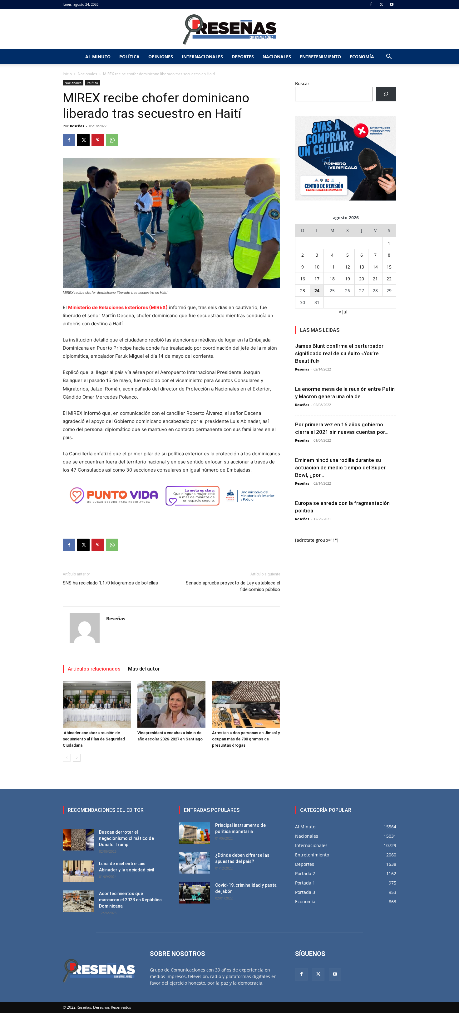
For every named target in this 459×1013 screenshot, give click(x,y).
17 (316, 279)
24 (316, 290)
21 (375, 279)
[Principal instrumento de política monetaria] (194, 833)
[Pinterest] (97, 140)
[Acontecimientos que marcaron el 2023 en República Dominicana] (78, 901)
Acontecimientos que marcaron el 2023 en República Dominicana (130, 900)
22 (389, 279)
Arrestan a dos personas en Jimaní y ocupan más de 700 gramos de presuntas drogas (246, 739)
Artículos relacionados (94, 669)
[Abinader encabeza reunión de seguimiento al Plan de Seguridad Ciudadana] (97, 704)
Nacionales (277, 57)
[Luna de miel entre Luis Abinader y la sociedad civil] (78, 871)
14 (375, 267)
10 (316, 267)
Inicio (67, 73)
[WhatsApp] (112, 140)
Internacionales (202, 57)
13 (361, 267)
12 (347, 267)
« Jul (343, 312)
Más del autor (144, 669)
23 (302, 290)
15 (389, 267)
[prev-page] (67, 758)
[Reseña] (229, 29)
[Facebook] (371, 4)
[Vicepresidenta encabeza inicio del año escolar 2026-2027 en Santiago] (171, 704)
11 (332, 267)
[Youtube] (391, 4)
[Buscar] (386, 94)
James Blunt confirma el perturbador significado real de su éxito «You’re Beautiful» (339, 353)
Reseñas (77, 126)
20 (361, 279)
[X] (381, 4)
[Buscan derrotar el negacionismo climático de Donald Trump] (78, 840)
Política (129, 57)
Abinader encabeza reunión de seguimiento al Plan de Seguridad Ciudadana (94, 739)
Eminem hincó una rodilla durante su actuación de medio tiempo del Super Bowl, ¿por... (340, 467)
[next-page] (77, 758)
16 (302, 279)
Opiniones (160, 57)
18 (332, 279)
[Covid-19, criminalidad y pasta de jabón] (194, 893)
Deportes (243, 57)
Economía (362, 57)
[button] (388, 57)
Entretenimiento (320, 57)
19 (347, 279)
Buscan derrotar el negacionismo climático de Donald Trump (126, 838)
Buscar (302, 83)
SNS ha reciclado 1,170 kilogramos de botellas (110, 583)
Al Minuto (98, 57)
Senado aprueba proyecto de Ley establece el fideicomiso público (233, 586)
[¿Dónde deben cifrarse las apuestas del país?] (194, 863)
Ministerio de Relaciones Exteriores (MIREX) (118, 307)
